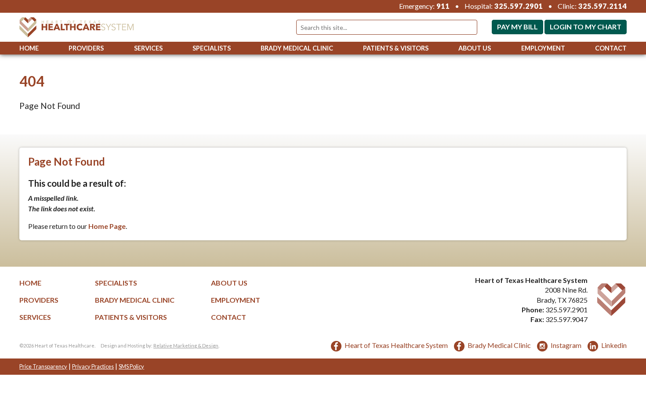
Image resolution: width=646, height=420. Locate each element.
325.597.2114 (602, 6)
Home (29, 48)
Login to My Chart (585, 26)
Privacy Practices (93, 366)
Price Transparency (43, 366)
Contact (611, 48)
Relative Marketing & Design (185, 345)
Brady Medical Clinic (297, 48)
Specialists (211, 48)
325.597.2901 (518, 6)
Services (148, 48)
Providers (86, 48)
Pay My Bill (517, 26)
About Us (474, 48)
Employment (543, 48)
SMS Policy (131, 366)
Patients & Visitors (395, 48)
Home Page (107, 226)
